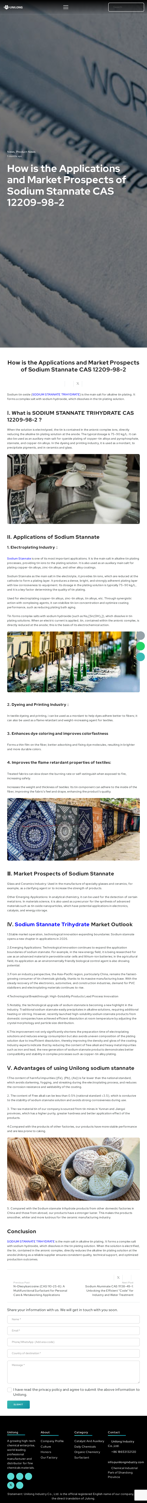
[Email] (140, 635)
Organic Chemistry (87, 1452)
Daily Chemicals (85, 1446)
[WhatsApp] (140, 646)
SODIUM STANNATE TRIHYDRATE (56, 394)
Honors (46, 1452)
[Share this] (69, 384)
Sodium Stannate (19, 558)
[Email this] (60, 384)
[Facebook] (10, 1476)
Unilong (22, 1255)
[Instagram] (19, 1485)
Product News (25, 152)
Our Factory (49, 1457)
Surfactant (81, 1457)
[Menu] (66, 7)
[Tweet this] (78, 384)
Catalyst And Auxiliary (89, 1441)
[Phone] (140, 657)
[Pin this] (135, 1278)
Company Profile (52, 1441)
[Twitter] (10, 1485)
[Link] (13, 7)
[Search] (136, 7)
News (11, 152)
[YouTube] (28, 1476)
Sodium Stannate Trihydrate (52, 924)
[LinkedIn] (19, 1476)
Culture (46, 1446)
